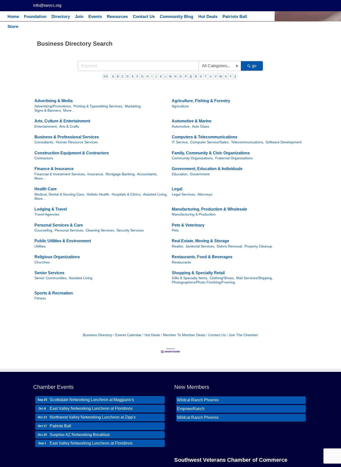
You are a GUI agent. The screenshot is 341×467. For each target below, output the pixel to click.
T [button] (205, 76)
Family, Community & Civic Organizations (211, 153)
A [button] (113, 76)
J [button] (156, 76)
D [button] (128, 76)
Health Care (45, 189)
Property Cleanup (258, 246)
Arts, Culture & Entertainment (62, 121)
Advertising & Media (53, 101)
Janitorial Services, (200, 246)
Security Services (130, 230)
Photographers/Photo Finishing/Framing (203, 282)
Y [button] (230, 76)
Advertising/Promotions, (53, 106)
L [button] (165, 76)
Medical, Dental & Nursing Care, (59, 194)
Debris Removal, (230, 246)
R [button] (196, 76)
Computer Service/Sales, (209, 142)
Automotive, (181, 126)
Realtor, (178, 246)
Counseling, (43, 230)
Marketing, (133, 106)
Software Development (284, 142)
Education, (180, 174)
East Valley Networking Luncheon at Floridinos (91, 405)
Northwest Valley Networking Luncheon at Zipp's (93, 414)
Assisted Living (80, 278)
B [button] (118, 76)
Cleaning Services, (100, 230)
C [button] (123, 76)
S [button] (201, 76)
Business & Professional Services (66, 137)
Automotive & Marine (191, 121)
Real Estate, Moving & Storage (200, 241)
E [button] (133, 76)
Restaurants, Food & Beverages (202, 257)
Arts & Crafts (69, 126)
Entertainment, (46, 126)
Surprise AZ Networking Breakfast (80, 432)
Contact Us (217, 335)
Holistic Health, (98, 194)
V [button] (215, 76)
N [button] (175, 76)
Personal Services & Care (58, 225)
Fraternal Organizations (234, 158)
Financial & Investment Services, (60, 174)
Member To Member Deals (184, 335)
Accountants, (147, 174)
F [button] (137, 76)
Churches (42, 262)
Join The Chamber (243, 335)
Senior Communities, (50, 278)
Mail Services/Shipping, (254, 278)
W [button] (220, 76)
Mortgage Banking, (121, 174)
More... (68, 110)
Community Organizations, (193, 158)
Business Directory (97, 335)
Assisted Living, (155, 194)
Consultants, (44, 142)
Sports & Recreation (53, 293)
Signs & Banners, (48, 110)
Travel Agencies (46, 214)
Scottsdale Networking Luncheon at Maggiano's (92, 397)
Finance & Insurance (54, 169)
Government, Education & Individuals (207, 169)
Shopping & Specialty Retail (198, 273)
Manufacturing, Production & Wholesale (209, 209)
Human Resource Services (77, 142)
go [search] (254, 66)
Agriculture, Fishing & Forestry (201, 101)
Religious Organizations (57, 257)
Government (200, 174)
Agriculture (180, 106)
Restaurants (181, 262)
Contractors (43, 158)
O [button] (180, 76)
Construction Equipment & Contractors (71, 153)
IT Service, (180, 142)
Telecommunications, (247, 142)
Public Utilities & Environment (62, 241)
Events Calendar (128, 335)
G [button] (142, 76)
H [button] (148, 76)
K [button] (161, 76)
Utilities (40, 246)
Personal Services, (69, 230)
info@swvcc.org (47, 5)
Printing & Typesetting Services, (98, 106)
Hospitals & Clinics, (127, 194)
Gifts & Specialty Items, (190, 278)
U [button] (211, 76)
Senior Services (49, 273)
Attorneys (204, 194)
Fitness (40, 298)
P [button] (186, 76)
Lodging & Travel (50, 209)
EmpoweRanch (190, 405)
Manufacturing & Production (194, 214)
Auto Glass (200, 126)
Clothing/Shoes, (222, 278)
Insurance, (95, 174)
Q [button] (191, 76)
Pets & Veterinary (188, 225)
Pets (175, 230)
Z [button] (235, 76)
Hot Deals (152, 335)
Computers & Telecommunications (204, 137)
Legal (177, 189)
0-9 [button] (106, 76)
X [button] (226, 76)
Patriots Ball (60, 423)
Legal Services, (184, 194)
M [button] (170, 76)
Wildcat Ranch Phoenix (198, 397)
